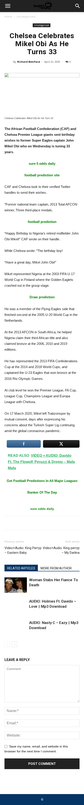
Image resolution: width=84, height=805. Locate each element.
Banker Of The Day (42, 492)
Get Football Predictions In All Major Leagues (42, 481)
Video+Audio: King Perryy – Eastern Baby (22, 550)
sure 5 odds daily (42, 163)
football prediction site (42, 175)
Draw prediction (42, 297)
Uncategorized (26, 17)
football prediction (42, 222)
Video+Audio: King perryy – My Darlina (61, 550)
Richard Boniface (28, 61)
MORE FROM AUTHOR (56, 568)
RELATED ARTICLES (21, 568)
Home (8, 17)
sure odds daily (42, 509)
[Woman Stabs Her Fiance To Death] (15, 585)
